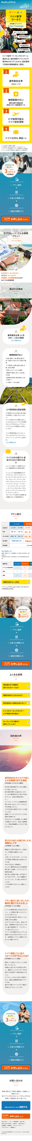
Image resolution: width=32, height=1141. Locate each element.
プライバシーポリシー (17, 1125)
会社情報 (4, 1125)
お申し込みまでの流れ (6, 1123)
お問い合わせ (21, 1123)
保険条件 (13, 1127)
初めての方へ (5, 1121)
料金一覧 (22, 1121)
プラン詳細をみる (16, 340)
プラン (10, 1121)
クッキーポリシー (5, 1127)
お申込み (15, 1123)
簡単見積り (16, 1121)
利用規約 (9, 1125)
